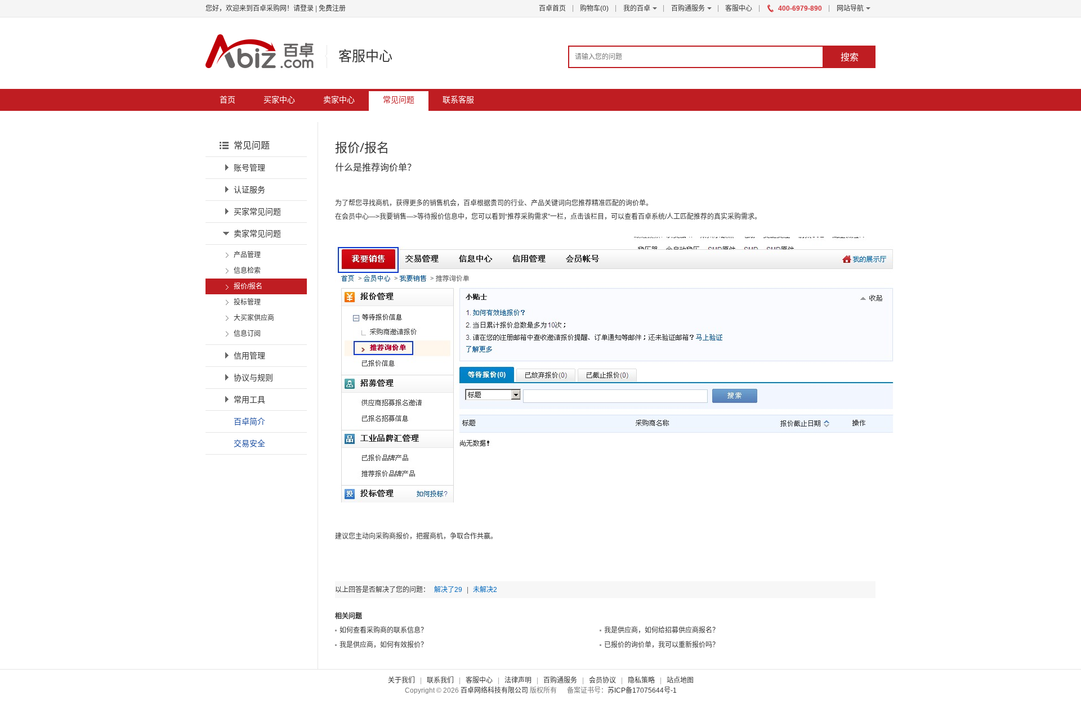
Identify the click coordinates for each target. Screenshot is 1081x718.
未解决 (485, 590)
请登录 (303, 8)
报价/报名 (248, 286)
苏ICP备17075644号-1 (642, 690)
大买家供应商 (254, 318)
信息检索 (247, 271)
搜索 (850, 57)
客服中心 (738, 8)
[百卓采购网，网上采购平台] (260, 51)
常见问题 (398, 99)
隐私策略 (641, 680)
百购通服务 (688, 8)
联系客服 (458, 99)
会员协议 (602, 680)
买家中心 (279, 99)
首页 (227, 99)
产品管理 (247, 255)
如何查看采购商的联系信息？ (383, 630)
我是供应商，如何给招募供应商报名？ (661, 630)
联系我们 (440, 680)
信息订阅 (247, 334)
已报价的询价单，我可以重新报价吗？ (661, 645)
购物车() (594, 8)
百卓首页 (552, 8)
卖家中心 (339, 99)
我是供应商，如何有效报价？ (383, 645)
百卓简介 (249, 421)
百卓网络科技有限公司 (494, 690)
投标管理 (247, 302)
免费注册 (332, 8)
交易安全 (249, 443)
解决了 (448, 590)
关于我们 (401, 680)
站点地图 (680, 680)
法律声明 (517, 680)
